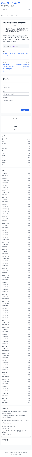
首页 (2, 15)
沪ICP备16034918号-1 (16, 454)
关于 (16, 15)
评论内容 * (5, 97)
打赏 (7, 15)
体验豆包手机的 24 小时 (8, 426)
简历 (12, 15)
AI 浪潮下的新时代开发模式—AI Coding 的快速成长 (15, 421)
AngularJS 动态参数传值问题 (14, 22)
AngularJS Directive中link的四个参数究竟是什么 (8, 68)
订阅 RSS (6, 443)
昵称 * (4, 85)
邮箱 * (4, 91)
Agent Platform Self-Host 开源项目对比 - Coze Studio (15, 432)
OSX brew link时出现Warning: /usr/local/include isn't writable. (22, 68)
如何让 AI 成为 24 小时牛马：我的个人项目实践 (14, 411)
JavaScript (17, 25)
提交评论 (25, 110)
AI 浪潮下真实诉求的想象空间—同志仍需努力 (14, 416)
